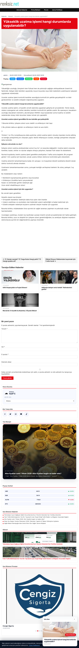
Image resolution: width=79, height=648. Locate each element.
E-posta (4, 354)
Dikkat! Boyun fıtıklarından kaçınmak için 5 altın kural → (61, 260)
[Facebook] (5, 414)
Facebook (20, 79)
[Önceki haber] (69, 427)
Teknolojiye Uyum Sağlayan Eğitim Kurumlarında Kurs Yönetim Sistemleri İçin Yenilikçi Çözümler (32, 515)
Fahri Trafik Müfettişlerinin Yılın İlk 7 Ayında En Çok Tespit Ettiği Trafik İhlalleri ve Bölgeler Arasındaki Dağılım (36, 517)
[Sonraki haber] (73, 427)
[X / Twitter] (10, 414)
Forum (46, 10)
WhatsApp (29, 79)
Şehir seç (8, 397)
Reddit (36, 79)
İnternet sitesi (6, 362)
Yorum (4, 329)
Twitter (12, 79)
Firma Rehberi (35, 10)
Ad (3, 347)
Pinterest (43, 79)
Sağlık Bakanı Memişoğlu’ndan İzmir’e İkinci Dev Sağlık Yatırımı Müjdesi (25, 523)
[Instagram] (15, 414)
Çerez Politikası (57, 10)
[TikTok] (26, 414)
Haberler (4, 16)
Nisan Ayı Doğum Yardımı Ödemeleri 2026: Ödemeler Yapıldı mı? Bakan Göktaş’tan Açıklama (31, 521)
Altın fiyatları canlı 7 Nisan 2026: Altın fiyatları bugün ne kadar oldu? (24, 519)
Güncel (10, 16)
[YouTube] (21, 414)
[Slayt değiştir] (36, 630)
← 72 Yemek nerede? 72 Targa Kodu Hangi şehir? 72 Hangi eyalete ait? (22, 260)
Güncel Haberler (22, 10)
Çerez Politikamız (34, 645)
